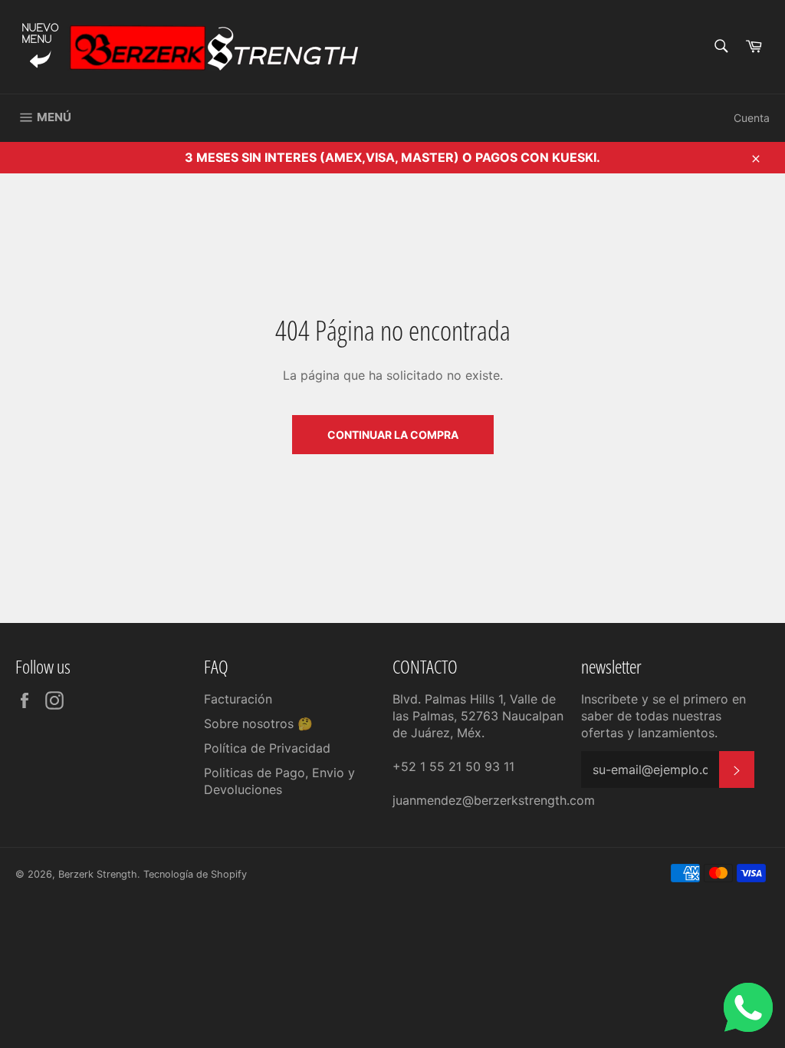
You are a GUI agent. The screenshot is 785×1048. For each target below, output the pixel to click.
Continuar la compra (392, 434)
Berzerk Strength (97, 874)
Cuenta (752, 117)
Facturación (238, 699)
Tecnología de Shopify (195, 874)
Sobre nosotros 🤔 (258, 723)
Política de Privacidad (267, 748)
